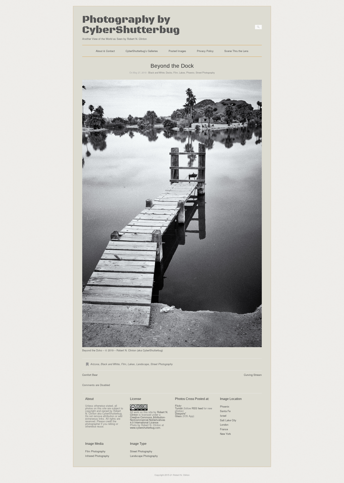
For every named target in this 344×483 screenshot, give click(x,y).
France (224, 429)
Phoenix (190, 72)
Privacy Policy (205, 51)
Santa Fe (225, 411)
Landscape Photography (144, 456)
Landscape (142, 364)
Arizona (94, 364)
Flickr (178, 406)
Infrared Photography (97, 456)
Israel (223, 415)
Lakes (182, 72)
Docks (169, 72)
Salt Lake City (228, 420)
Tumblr (179, 408)
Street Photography (205, 72)
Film (175, 72)
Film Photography (95, 451)
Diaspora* (180, 413)
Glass (178, 416)
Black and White (156, 72)
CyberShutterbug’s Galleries (142, 51)
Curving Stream (253, 374)
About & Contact (105, 51)
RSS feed (197, 408)
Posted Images (177, 51)
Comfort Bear (90, 374)
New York (225, 434)
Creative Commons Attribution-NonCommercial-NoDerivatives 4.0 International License (147, 419)
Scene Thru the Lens (236, 51)
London (224, 424)
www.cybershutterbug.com (145, 427)
